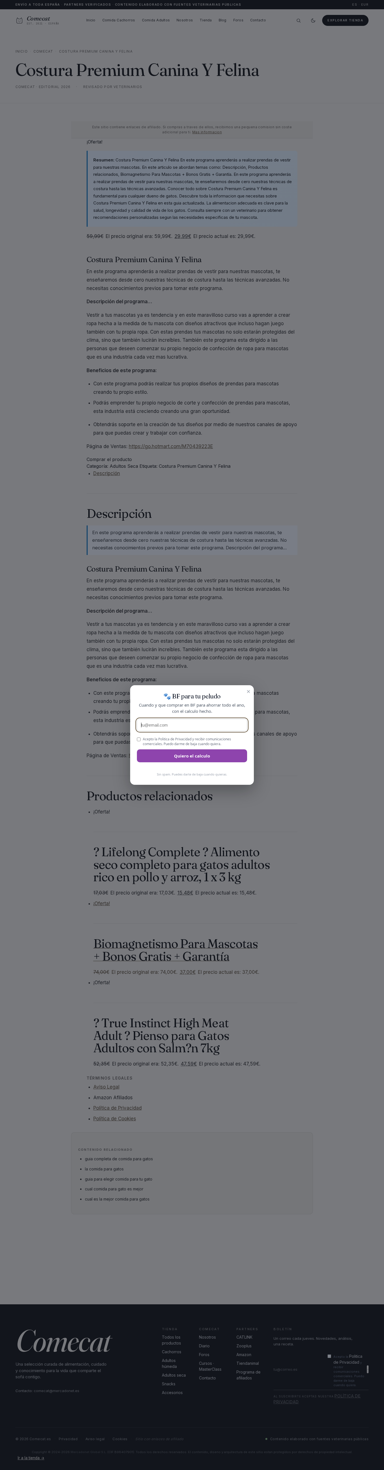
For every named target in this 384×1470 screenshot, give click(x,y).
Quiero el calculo (192, 756)
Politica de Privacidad (174, 739)
